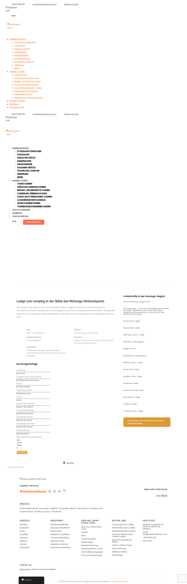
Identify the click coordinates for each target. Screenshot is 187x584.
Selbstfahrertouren (23, 94)
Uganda (23, 541)
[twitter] (13, 123)
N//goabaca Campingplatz (135, 356)
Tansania (24, 537)
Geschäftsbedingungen (92, 552)
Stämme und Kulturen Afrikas (122, 541)
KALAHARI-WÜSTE (22, 58)
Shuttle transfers (17, 100)
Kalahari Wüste (26, 511)
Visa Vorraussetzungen (91, 555)
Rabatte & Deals (71, 4)
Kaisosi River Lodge (131, 321)
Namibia (23, 524)
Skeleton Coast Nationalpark (63, 508)
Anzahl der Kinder (25, 417)
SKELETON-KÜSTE (22, 48)
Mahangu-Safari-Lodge (133, 335)
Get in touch (25, 569)
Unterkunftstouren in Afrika (123, 527)
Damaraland (83, 508)
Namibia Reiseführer (60, 524)
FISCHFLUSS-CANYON (24, 61)
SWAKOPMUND (21, 55)
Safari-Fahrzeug (119, 548)
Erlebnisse (14, 104)
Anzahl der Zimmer (25, 423)
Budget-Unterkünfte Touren (27, 81)
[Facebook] (9, 123)
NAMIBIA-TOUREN (17, 71)
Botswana (24, 527)
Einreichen (22, 452)
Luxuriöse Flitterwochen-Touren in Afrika (123, 535)
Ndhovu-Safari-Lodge (132, 362)
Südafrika (24, 534)
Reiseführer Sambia (59, 544)
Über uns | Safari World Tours (91, 528)
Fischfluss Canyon (42, 511)
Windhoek (56, 511)
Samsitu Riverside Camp (133, 390)
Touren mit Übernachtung (26, 84)
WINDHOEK (19, 65)
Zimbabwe (24, 547)
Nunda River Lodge (131, 369)
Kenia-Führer (56, 531)
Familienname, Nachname (29, 376)
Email (19, 383)
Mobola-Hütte (129, 349)
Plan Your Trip (33, 222)
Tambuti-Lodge (130, 404)
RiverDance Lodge (130, 383)
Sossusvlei (44, 508)
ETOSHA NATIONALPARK (25, 42)
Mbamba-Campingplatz (133, 342)
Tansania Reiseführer (60, 537)
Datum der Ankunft (25, 403)
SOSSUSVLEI (19, 45)
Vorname (21, 370)
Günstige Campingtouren (26, 78)
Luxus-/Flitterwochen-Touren (28, 87)
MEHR (16, 68)
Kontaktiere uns (16, 107)
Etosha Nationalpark (29, 508)
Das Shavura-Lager (131, 397)
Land (19, 397)
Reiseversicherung (89, 545)
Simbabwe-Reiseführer (61, 547)
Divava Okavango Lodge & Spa (136, 302)
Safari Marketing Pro (119, 581)
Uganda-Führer (57, 541)
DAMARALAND (20, 52)
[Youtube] (17, 123)
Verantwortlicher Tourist (92, 548)
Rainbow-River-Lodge (132, 376)
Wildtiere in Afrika (119, 552)
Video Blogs (117, 555)
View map (147, 540)
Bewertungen (87, 542)
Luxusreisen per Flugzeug (26, 91)
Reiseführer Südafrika (60, 534)
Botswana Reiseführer (60, 527)
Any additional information (29, 437)
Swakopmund (96, 508)
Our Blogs (161, 495)
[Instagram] (21, 13)
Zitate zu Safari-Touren (122, 545)
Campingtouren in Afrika (123, 524)
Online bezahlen (88, 539)
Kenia (22, 531)
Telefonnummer (24, 390)
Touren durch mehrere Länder (28, 97)
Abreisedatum (23, 430)
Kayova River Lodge (131, 328)
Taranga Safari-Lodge (133, 411)
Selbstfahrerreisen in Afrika (124, 531)
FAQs (83, 535)
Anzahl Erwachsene (26, 410)
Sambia (23, 544)
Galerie (84, 532)
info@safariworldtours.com (44, 4)
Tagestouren (20, 74)
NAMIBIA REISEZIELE (17, 39)
